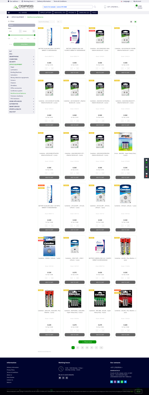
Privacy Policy (10, 370)
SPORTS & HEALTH (15, 109)
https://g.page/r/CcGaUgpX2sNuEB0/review (66, 378)
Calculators (14, 75)
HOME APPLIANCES (15, 101)
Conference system (16, 91)
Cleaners (13, 83)
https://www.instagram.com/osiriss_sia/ (63, 378)
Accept (138, 391)
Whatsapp (122, 382)
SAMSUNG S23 (84, 13)
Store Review (10, 377)
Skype (111, 382)
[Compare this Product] (57, 31)
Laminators (14, 70)
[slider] (9, 35)
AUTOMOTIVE (13, 104)
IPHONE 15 (72, 13)
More (132, 391)
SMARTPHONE (13, 56)
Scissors (13, 80)
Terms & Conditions (60, 1)
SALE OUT (12, 112)
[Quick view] (57, 34)
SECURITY (12, 62)
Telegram (118, 382)
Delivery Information (44, 1)
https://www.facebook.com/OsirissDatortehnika (60, 378)
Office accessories (16, 88)
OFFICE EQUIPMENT (18, 17)
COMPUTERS (13, 59)
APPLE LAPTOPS (45, 13)
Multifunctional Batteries (35, 17)
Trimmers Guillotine (17, 96)
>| (101, 347)
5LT (10, 51)
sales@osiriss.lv (115, 370)
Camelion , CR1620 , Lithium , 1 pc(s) (125, 206)
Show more (88, 342)
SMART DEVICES (14, 106)
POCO (94, 13)
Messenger (125, 382)
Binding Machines (16, 72)
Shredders (14, 85)
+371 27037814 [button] (115, 367)
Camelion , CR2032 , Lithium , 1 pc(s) (49, 258)
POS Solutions (15, 98)
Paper (12, 67)
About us (9, 375)
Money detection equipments (20, 77)
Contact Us (10, 380)
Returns (9, 382)
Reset (10, 44)
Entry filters (24, 44)
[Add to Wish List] (57, 28)
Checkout (140, 8)
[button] (28, 1)
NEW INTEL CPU (59, 13)
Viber (115, 382)
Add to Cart (49, 72)
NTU (10, 54)
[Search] (94, 7)
